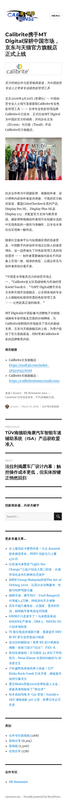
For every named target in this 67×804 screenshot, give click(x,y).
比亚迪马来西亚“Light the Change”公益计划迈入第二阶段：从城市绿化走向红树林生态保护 (35, 569)
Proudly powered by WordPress (42, 796)
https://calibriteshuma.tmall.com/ (34, 381)
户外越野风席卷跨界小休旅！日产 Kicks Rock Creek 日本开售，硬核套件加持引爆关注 (35, 673)
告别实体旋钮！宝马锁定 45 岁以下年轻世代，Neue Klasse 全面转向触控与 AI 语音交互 (35, 658)
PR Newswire (18, 782)
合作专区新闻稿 (50, 406)
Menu (56, 15)
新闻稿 (13, 746)
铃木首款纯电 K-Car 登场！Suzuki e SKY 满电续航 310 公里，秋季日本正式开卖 (35, 700)
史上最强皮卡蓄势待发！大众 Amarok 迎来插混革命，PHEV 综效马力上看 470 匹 (34, 554)
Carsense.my (12, 796)
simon (14, 406)
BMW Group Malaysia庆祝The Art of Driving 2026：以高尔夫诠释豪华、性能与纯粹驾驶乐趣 (35, 585)
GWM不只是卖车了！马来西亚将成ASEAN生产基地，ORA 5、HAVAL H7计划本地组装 (35, 621)
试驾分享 (15, 751)
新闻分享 (15, 741)
